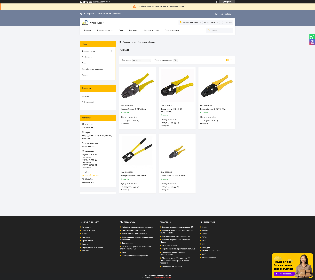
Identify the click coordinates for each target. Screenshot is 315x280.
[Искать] (209, 30)
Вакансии (86, 244)
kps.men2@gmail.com (90, 175)
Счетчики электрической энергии (176, 236)
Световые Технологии (211, 251)
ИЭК (204, 254)
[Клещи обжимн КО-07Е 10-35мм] (216, 85)
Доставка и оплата (151, 30)
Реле (124, 252)
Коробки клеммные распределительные (178, 249)
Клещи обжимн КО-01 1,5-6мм (133, 109)
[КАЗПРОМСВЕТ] (85, 23)
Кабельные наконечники (172, 266)
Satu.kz (168, 275)
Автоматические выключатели (134, 234)
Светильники (127, 243)
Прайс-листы (87, 57)
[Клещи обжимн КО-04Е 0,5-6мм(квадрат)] (177, 85)
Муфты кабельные (169, 246)
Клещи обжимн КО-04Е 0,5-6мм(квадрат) (172, 110)
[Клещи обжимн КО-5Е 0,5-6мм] (137, 152)
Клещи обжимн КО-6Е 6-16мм (173, 176)
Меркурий (206, 247)
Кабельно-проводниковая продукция (137, 227)
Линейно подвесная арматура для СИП (178, 227)
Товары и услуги (103, 30)
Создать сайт (98, 2)
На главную (87, 227)
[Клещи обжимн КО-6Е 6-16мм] (177, 152)
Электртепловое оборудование (135, 256)
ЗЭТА (204, 237)
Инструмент (143, 42)
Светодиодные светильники (133, 230)
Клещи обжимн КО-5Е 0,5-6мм (133, 176)
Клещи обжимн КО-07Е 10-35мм (213, 109)
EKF (203, 244)
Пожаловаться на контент (163, 278)
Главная (87, 30)
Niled (204, 241)
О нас (121, 30)
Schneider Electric (209, 258)
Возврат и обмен (172, 30)
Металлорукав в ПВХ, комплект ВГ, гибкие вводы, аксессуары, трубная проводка (175, 260)
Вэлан (204, 234)
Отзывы (85, 75)
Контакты (133, 30)
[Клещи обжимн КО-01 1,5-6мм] (137, 85)
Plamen (205, 230)
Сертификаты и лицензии (92, 69)
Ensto (204, 227)
